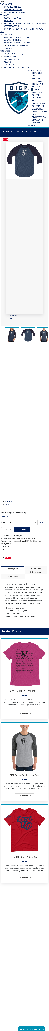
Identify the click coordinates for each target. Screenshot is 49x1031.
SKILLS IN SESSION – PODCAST (17, 37)
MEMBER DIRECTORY (13, 9)
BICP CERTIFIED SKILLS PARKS (16, 67)
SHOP (13, 131)
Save (8, 558)
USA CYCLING (9, 64)
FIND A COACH (6, 4)
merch (41, 541)
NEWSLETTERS (10, 56)
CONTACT (8, 48)
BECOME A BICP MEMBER (14, 12)
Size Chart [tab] (13, 577)
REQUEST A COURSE (12, 18)
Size (3, 522)
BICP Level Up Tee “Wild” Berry (24, 691)
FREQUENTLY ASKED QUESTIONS (18, 53)
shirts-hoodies (36, 131)
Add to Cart (22, 530)
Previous (13, 315)
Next (12, 318)
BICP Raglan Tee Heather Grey (24, 775)
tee (7, 543)
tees (12, 543)
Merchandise (22, 131)
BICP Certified (31, 541)
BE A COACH (5, 15)
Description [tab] (13, 568)
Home (8, 131)
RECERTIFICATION (11, 26)
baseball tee (19, 541)
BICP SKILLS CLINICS (12, 7)
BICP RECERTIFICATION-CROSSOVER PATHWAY (23, 29)
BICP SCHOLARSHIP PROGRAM (17, 42)
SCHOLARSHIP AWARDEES (18, 45)
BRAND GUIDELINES (12, 59)
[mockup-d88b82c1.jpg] (24, 160)
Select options (25, 714)
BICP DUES (8, 20)
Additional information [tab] (35, 570)
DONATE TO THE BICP (13, 40)
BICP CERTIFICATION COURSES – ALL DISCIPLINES (25, 23)
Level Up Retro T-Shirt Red (24, 857)
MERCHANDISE (10, 34)
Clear (41, 523)
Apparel (9, 541)
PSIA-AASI (8, 62)
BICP (2, 31)
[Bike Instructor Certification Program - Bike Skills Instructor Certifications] (18, 97)
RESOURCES (5, 51)
